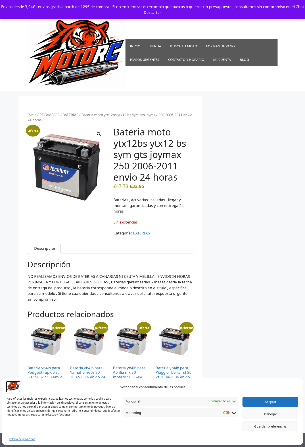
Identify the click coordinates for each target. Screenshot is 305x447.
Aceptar (270, 401)
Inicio (31, 114)
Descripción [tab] (45, 248)
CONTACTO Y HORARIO (186, 59)
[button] (99, 134)
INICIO (135, 46)
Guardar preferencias (270, 426)
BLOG (244, 59)
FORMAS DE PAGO (220, 46)
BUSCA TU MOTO (183, 46)
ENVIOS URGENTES (144, 59)
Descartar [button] (152, 12)
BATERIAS (70, 114)
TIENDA (155, 46)
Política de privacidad (22, 439)
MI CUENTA (222, 59)
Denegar (270, 414)
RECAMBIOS (49, 114)
